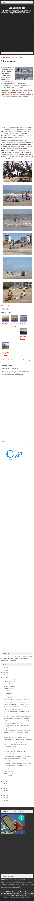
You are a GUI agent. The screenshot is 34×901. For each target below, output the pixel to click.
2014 (4, 795)
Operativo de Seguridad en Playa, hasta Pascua (16, 732)
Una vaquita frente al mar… (5, 324)
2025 (4, 670)
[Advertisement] (17, 33)
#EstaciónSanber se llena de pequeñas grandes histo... (18, 761)
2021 (4, 779)
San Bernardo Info (17, 7)
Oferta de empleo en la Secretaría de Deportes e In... (17, 718)
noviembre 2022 (8, 681)
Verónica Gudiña (12, 881)
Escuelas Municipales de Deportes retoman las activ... (18, 730)
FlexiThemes (12, 897)
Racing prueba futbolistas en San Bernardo (15, 709)
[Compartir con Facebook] (8, 309)
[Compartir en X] (6, 309)
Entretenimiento (7, 659)
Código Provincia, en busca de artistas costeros (16, 728)
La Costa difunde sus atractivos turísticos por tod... (17, 704)
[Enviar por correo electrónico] (3, 309)
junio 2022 (7, 693)
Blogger (24, 895)
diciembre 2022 (8, 679)
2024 (4, 672)
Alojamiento (3, 656)
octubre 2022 (7, 683)
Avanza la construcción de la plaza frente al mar (5, 353)
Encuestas (30, 656)
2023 (4, 675)
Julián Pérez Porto (23, 881)
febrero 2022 (7, 773)
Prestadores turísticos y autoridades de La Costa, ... (17, 716)
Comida (14, 656)
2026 (4, 668)
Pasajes (31, 659)
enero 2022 (7, 775)
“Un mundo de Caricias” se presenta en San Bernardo (18, 753)
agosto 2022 (7, 688)
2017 (4, 788)
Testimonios (13, 660)
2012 (4, 800)
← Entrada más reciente (7, 360)
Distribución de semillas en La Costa (13, 723)
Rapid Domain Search (25, 899)
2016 (4, 790)
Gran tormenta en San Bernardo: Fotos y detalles (16, 706)
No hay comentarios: (8, 64)
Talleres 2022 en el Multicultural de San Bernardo (16, 751)
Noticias (24, 659)
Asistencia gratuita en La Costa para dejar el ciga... (17, 711)
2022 (4, 677)
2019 (4, 783)
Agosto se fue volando (23, 324)
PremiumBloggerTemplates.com (11, 899)
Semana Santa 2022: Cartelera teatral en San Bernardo (18, 739)
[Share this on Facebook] (5, 305)
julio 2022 (6, 690)
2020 (4, 781)
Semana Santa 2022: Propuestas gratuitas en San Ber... (18, 742)
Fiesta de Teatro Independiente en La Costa (15, 758)
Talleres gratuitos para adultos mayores (14, 768)
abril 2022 (6, 698)
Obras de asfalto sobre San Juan (12, 713)
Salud (7, 660)
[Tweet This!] (7, 305)
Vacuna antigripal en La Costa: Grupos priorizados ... (17, 725)
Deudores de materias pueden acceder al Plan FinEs (17, 721)
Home (3, 57)
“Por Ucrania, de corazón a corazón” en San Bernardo (18, 763)
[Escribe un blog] (4, 309)
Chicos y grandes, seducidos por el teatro (15, 744)
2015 (4, 793)
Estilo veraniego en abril (9, 61)
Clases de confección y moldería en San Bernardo (17, 699)
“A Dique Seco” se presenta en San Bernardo (15, 737)
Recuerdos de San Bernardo (14, 325)
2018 (4, 786)
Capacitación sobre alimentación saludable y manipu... (18, 765)
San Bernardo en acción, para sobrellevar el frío (16, 702)
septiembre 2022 (8, 686)
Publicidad (3, 660)
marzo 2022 (7, 771)
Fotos (7, 57)
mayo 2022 (7, 695)
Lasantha (27, 897)
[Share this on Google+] (9, 305)
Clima (9, 656)
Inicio (18, 360)
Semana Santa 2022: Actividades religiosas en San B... (18, 756)
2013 (4, 797)
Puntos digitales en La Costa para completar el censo (18, 749)
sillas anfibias (22, 154)
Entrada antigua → (28, 360)
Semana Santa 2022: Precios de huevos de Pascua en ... (18, 735)
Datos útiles (22, 656)
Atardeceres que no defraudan (23, 338)
